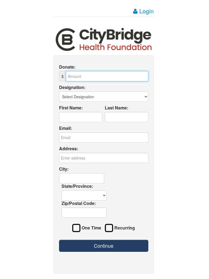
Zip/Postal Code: (79, 203)
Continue (103, 245)
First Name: (71, 108)
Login (146, 11)
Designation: (72, 87)
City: (64, 169)
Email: (65, 128)
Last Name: (116, 108)
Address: (68, 148)
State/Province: (77, 186)
